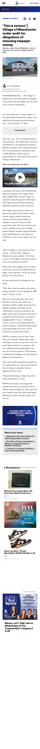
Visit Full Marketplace (29, 467)
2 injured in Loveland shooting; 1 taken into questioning (20, 449)
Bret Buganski (15, 86)
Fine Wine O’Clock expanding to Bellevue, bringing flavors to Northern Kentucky (19, 443)
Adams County (11, 18)
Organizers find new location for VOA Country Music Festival (19, 437)
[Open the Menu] (4, 3)
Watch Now (34, 3)
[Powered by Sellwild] (33, 591)
